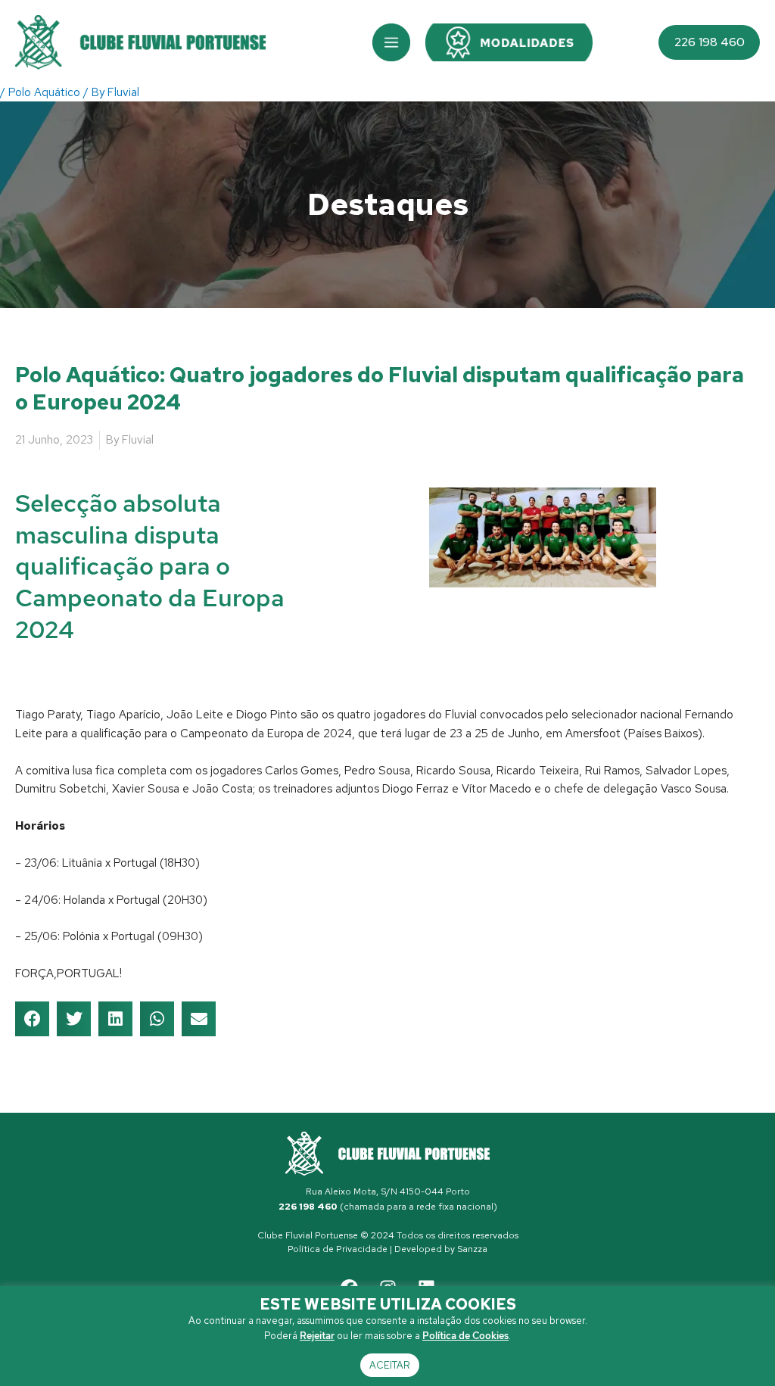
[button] (391, 42)
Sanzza (472, 1249)
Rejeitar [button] (317, 1335)
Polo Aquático (44, 92)
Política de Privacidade (338, 1249)
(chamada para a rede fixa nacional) (388, 1207)
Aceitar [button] (389, 1365)
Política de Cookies (465, 1335)
